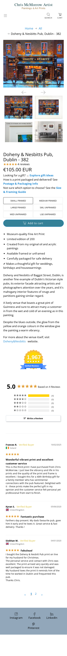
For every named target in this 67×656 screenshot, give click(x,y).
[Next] (43, 92)
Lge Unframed (48, 214)
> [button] (42, 595)
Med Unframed (18, 214)
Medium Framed (48, 200)
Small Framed (18, 200)
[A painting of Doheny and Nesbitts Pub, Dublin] (33, 63)
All (40, 28)
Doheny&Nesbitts (14, 341)
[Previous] (23, 92)
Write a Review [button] (35, 418)
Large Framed (18, 207)
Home (29, 28)
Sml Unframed (48, 207)
